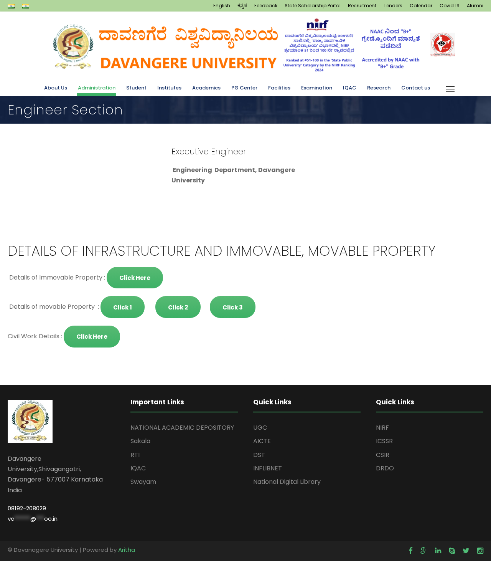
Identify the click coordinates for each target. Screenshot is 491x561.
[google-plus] (423, 551)
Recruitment (362, 5)
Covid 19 (450, 5)
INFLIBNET (267, 468)
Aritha (126, 550)
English (221, 5)
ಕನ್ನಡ (242, 5)
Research (378, 87)
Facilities (279, 87)
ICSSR (384, 441)
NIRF (382, 427)
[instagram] (480, 551)
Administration (96, 87)
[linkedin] (438, 551)
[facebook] (411, 551)
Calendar (421, 5)
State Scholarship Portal (313, 5)
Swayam (143, 481)
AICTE (262, 441)
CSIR (382, 454)
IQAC (349, 87)
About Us (55, 87)
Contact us (415, 87)
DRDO (385, 468)
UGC (260, 427)
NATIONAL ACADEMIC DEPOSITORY (182, 427)
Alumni (475, 5)
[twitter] (466, 551)
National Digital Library (287, 481)
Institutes (169, 87)
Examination (316, 87)
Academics (206, 87)
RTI (135, 454)
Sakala (140, 441)
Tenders (393, 5)
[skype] (452, 551)
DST (259, 454)
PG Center (244, 87)
